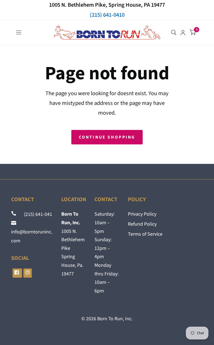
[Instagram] (27, 273)
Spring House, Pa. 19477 (72, 265)
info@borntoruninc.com (31, 232)
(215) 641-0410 (107, 15)
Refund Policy (142, 224)
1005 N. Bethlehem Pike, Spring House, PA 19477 (107, 5)
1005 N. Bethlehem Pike (73, 240)
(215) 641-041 (34, 214)
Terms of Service (145, 234)
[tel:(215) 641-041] (14, 214)
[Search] (173, 32)
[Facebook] (17, 273)
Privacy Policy (142, 214)
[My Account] (183, 32)
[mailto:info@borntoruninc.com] (14, 223)
